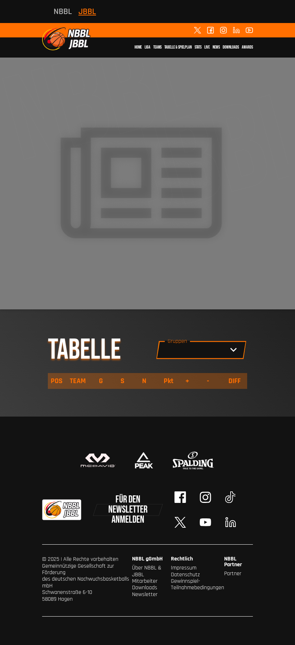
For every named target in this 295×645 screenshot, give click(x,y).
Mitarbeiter (145, 581)
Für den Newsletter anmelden (128, 510)
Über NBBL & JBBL (147, 571)
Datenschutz (185, 574)
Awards (247, 47)
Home (138, 47)
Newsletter (145, 594)
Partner (232, 573)
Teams (157, 47)
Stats (198, 47)
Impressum (183, 568)
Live (207, 47)
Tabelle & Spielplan (178, 47)
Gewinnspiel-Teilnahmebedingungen (197, 584)
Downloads (231, 47)
